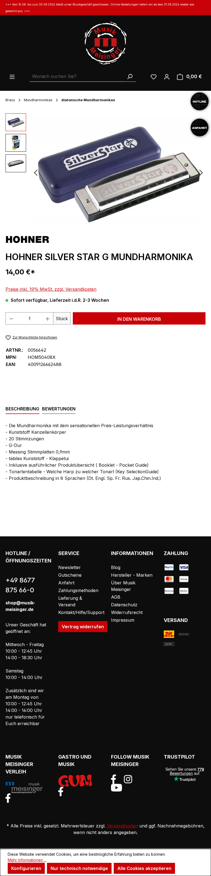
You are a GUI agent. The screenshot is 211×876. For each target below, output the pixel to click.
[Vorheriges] (36, 172)
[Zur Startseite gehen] (105, 43)
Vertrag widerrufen (83, 626)
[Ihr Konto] (166, 76)
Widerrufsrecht (127, 612)
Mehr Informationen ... (27, 860)
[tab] (22, 409)
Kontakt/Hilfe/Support (81, 612)
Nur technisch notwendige (79, 868)
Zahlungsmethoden (78, 590)
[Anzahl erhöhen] (48, 318)
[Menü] (12, 76)
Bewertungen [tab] (59, 409)
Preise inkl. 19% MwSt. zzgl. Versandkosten (50, 289)
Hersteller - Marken (131, 575)
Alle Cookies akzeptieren (144, 868)
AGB (115, 597)
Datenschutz (124, 604)
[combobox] (77, 76)
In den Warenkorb (139, 319)
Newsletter (69, 567)
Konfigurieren (26, 868)
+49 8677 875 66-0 (20, 585)
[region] (105, 172)
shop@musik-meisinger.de (20, 606)
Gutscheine (70, 575)
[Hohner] (27, 239)
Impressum (122, 620)
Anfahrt (66, 582)
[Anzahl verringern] (11, 318)
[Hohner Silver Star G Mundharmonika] (118, 172)
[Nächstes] (201, 172)
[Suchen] (129, 76)
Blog (115, 567)
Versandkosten (122, 826)
